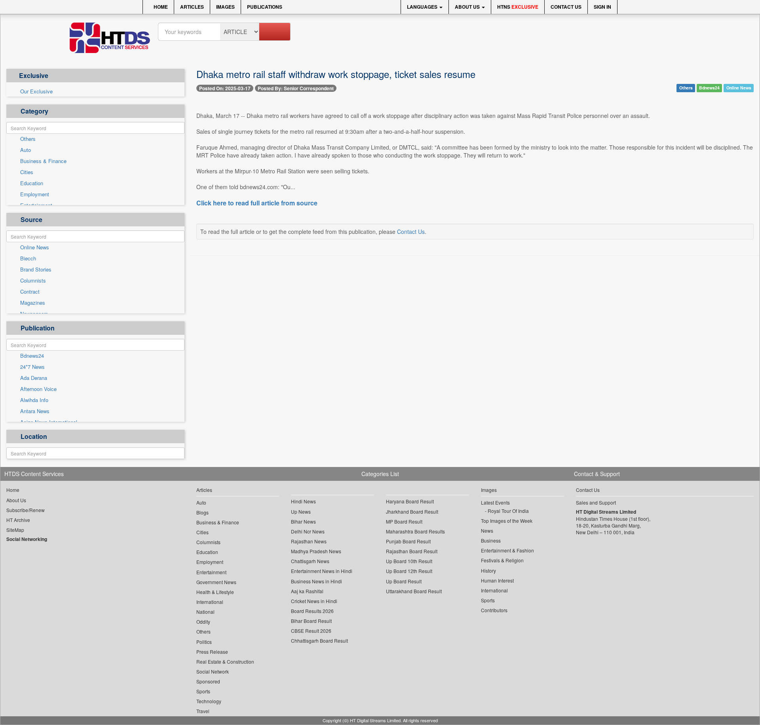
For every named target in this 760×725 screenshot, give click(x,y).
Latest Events (495, 502)
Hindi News (303, 501)
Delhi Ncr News (308, 531)
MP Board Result (404, 521)
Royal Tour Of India (508, 510)
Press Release (212, 651)
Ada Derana (33, 377)
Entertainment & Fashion (507, 550)
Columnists (33, 280)
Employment (34, 194)
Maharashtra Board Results (415, 531)
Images (225, 6)
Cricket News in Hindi (314, 601)
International (209, 601)
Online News (34, 247)
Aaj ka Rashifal (307, 591)
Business (491, 540)
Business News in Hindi (316, 581)
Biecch (28, 258)
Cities (26, 172)
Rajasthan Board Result (411, 551)
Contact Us (566, 6)
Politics (204, 641)
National (205, 611)
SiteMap (15, 529)
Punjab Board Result (408, 541)
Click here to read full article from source (256, 203)
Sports (203, 691)
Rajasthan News (309, 541)
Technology (208, 701)
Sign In (602, 6)
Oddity (203, 621)
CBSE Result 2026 (311, 630)
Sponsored (208, 681)
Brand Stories (35, 269)
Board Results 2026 (312, 610)
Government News (216, 582)
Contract (30, 291)
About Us (468, 6)
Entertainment (211, 572)
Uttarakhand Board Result (414, 591)
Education (31, 183)
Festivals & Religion (502, 560)
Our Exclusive (36, 91)
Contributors (494, 610)
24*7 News (32, 366)
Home (160, 6)
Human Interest (497, 580)
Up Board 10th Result (409, 561)
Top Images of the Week (506, 520)
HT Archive (18, 519)
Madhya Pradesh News (316, 551)
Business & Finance (43, 161)
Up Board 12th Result (409, 570)
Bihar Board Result (311, 620)
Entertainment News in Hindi (321, 570)
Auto (25, 150)
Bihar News (303, 521)
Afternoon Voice (38, 389)
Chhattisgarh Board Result (319, 640)
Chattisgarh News (310, 561)
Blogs (202, 512)
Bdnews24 (32, 355)
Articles (192, 6)
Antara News (34, 411)
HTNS (517, 6)
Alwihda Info (34, 400)
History (488, 570)
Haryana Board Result (410, 501)
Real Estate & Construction (225, 661)
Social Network (212, 671)
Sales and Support (596, 502)
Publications (264, 6)
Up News (301, 511)
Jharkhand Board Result (412, 511)
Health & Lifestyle (215, 591)
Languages (423, 6)
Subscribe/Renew (25, 510)
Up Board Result (404, 581)
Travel (202, 711)
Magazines (32, 302)
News (487, 530)
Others (28, 138)
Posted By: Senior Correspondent (296, 88)
